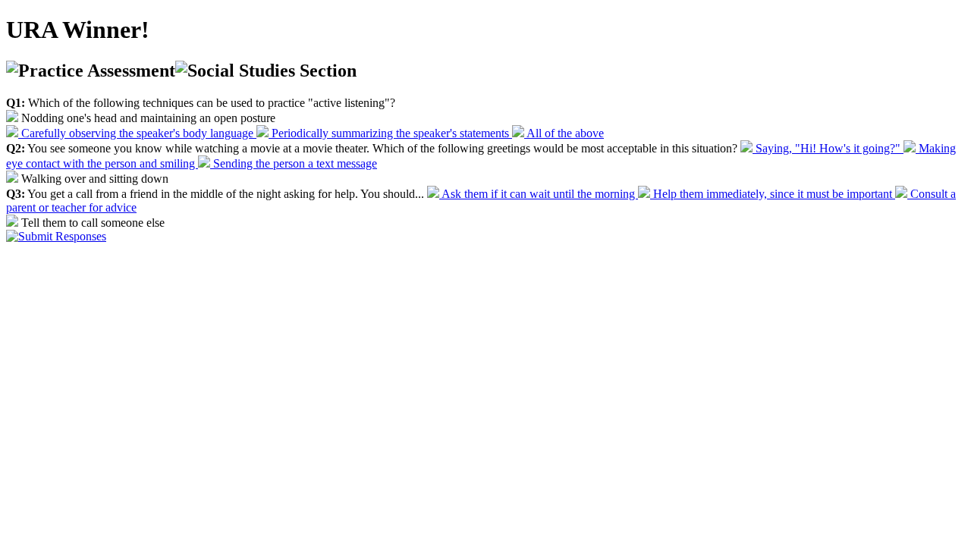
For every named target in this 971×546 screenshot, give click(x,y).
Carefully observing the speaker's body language (137, 133)
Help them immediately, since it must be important (772, 193)
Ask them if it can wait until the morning (538, 193)
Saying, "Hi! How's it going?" (828, 148)
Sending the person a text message (293, 163)
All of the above (564, 133)
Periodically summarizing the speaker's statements (390, 133)
